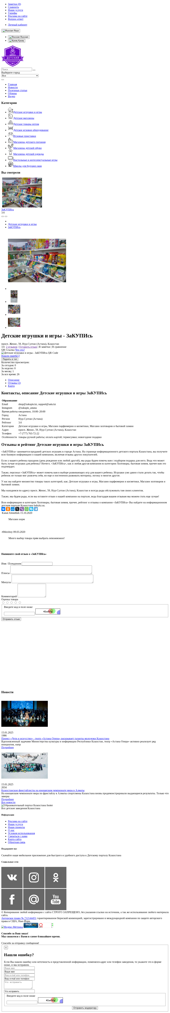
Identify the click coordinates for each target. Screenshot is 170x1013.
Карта (11, 385)
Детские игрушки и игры (27, 112)
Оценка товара (9, 599)
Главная (12, 84)
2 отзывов (11, 346)
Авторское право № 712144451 (18, 918)
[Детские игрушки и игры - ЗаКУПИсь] (37, 288)
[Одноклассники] (8, 509)
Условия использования (21, 833)
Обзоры (12, 93)
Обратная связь (16, 842)
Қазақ (21, 40)
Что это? (20, 349)
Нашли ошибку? (10, 355)
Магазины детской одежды (28, 154)
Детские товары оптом (26, 124)
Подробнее (7, 747)
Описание (13, 380)
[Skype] (31, 509)
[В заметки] (6, 216)
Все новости (8, 802)
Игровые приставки (24, 136)
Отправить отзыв (11, 619)
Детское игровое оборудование (30, 130)
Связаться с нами (17, 836)
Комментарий (9, 596)
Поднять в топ (10, 359)
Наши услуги (15, 824)
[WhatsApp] (27, 509)
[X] (17, 509)
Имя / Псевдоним (11, 563)
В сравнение (59, 346)
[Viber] (22, 509)
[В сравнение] (2, 216)
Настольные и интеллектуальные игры (35, 160)
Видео (11, 96)
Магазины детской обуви (27, 148)
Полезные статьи (17, 90)
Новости (13, 87)
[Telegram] (36, 509)
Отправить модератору (85, 1008)
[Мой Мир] (13, 509)
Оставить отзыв (28, 346)
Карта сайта (14, 839)
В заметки (44, 346)
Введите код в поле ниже (18, 607)
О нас (11, 830)
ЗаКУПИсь (7, 209)
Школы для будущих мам (27, 166)
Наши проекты (16, 827)
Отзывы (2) (14, 382)
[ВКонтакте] (3, 509)
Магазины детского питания (29, 142)
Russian (24, 37)
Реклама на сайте (17, 821)
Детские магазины (23, 118)
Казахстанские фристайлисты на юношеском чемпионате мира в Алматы (43, 790)
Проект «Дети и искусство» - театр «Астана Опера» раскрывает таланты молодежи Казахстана (55, 738)
